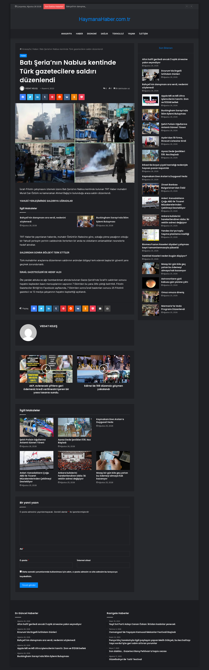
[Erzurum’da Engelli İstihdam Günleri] (150, 75)
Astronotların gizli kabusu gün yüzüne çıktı (174, 280)
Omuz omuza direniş (172, 292)
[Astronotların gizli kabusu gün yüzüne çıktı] (150, 283)
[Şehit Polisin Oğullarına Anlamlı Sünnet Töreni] (36, 427)
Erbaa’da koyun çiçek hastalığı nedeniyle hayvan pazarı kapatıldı (165, 166)
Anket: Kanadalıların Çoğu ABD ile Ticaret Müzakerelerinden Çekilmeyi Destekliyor (35, 477)
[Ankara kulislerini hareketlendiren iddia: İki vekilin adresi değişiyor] (75, 460)
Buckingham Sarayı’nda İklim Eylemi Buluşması (174, 112)
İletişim (143, 33)
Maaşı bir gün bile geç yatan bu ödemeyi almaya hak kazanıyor (112, 475)
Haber (79, 33)
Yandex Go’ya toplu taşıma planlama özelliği (175, 232)
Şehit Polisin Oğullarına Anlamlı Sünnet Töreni (33, 441)
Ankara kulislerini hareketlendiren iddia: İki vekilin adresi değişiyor (72, 475)
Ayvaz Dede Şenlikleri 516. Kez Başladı (74, 441)
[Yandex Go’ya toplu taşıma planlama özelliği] (150, 235)
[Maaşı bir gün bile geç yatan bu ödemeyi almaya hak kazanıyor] (113, 460)
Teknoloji (118, 33)
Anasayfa (66, 33)
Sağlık (104, 33)
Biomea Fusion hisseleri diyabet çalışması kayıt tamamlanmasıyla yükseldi (165, 246)
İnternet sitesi (84, 560)
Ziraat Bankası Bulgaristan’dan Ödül (173, 186)
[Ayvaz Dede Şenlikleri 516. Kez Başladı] (75, 427)
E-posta (24, 560)
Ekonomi (92, 33)
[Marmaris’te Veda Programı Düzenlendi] (150, 310)
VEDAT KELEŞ (31, 88)
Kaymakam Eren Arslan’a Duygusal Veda (110, 421)
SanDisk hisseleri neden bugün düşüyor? (164, 255)
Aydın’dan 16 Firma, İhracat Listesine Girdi (173, 139)
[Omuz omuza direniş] (150, 296)
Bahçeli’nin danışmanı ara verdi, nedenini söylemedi (90, 6)
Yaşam (131, 33)
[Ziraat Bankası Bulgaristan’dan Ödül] (150, 189)
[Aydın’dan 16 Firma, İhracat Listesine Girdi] (150, 142)
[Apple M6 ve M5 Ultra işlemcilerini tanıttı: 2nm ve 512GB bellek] (150, 100)
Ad (22, 549)
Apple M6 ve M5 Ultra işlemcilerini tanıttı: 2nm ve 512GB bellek (174, 99)
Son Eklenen (166, 47)
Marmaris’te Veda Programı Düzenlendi (173, 307)
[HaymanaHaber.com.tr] (104, 19)
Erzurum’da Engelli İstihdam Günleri (171, 72)
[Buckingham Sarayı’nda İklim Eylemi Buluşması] (85, 221)
